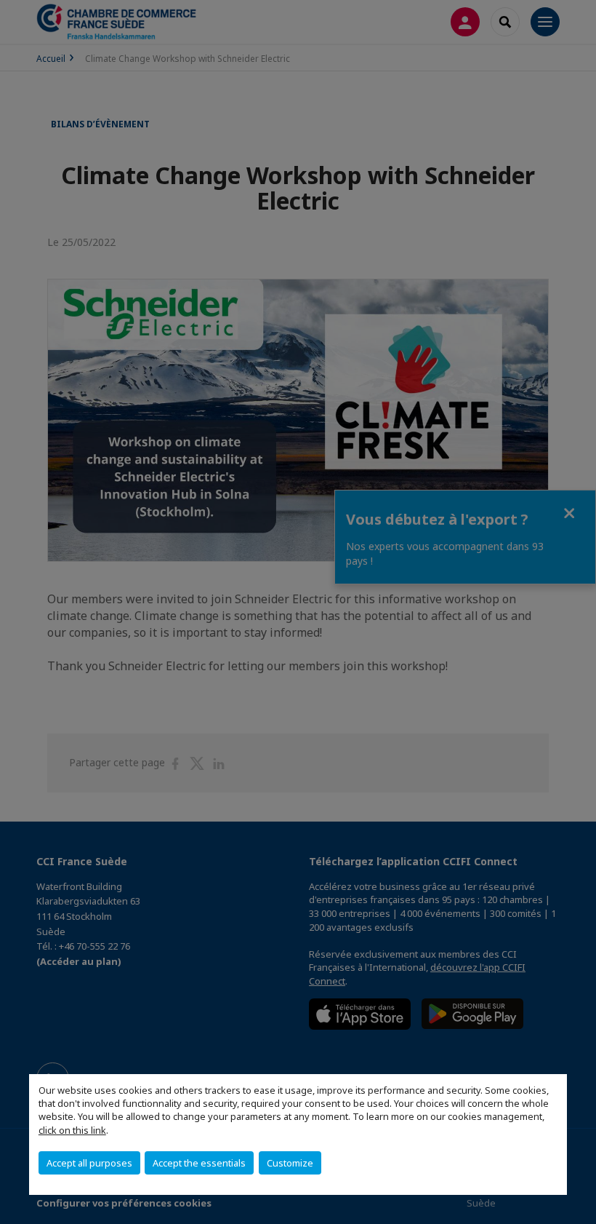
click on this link (72, 1130)
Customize (290, 1162)
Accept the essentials (199, 1162)
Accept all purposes (89, 1162)
